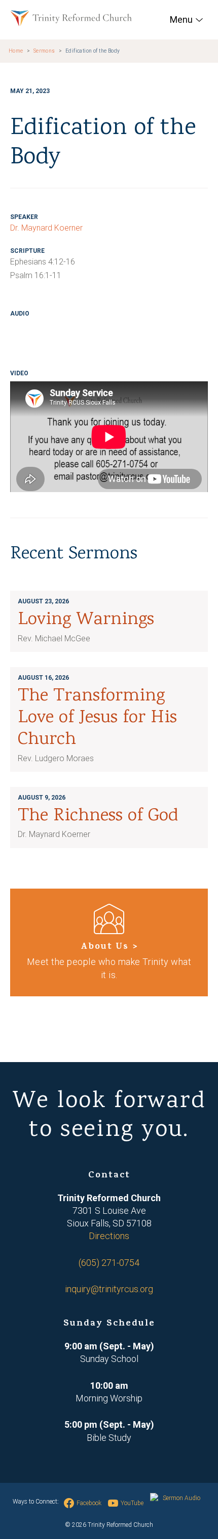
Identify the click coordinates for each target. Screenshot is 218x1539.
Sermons (44, 51)
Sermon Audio (181, 1498)
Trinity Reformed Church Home (71, 18)
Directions (109, 1235)
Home (16, 51)
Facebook (89, 1503)
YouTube (132, 1503)
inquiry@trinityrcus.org (109, 1289)
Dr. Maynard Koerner (46, 228)
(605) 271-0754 (109, 1262)
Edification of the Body (92, 51)
